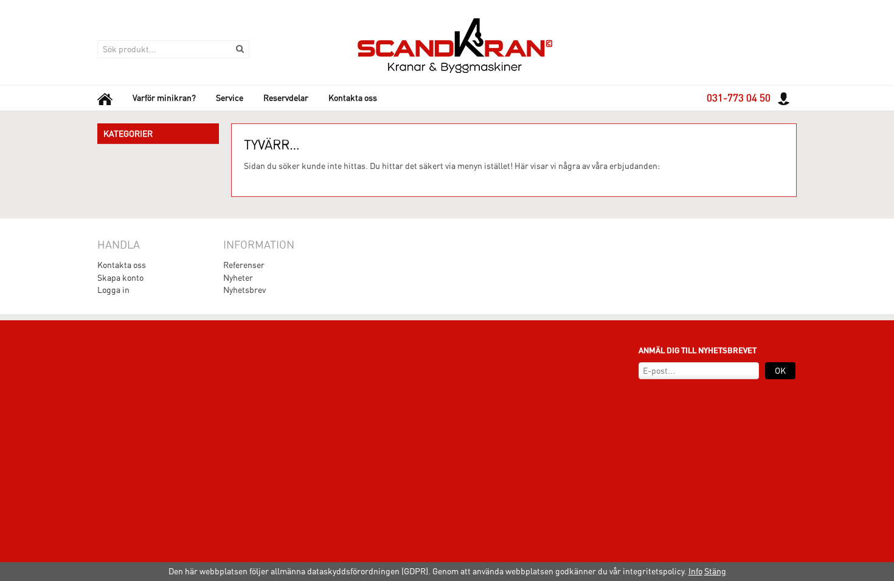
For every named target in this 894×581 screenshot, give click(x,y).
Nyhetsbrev (244, 290)
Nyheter (238, 278)
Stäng (715, 571)
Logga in (113, 290)
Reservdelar (285, 98)
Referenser (244, 265)
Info (695, 571)
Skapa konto (120, 278)
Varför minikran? (164, 98)
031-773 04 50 (739, 98)
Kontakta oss (352, 98)
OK (780, 371)
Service (229, 98)
